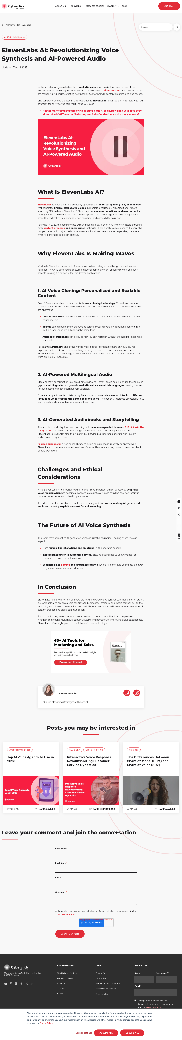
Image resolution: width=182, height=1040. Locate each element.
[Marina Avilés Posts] (136, 692)
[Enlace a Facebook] (21, 983)
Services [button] (76, 6)
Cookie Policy (46, 1023)
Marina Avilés (47, 809)
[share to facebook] (178, 508)
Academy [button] (112, 6)
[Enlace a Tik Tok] (31, 983)
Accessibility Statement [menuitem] (106, 989)
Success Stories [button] (95, 6)
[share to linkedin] (178, 501)
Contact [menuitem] (60, 994)
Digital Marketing (94, 750)
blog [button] (125, 6)
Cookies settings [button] (84, 1033)
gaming (65, 564)
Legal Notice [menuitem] (101, 978)
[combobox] (156, 27)
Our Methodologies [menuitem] (65, 978)
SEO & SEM (74, 750)
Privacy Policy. (66, 914)
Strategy (133, 750)
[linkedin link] (126, 692)
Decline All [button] (132, 1033)
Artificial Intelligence (14, 37)
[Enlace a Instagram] (11, 983)
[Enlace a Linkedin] (16, 983)
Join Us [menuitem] (60, 989)
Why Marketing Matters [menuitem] (67, 973)
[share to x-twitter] (178, 514)
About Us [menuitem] (61, 983)
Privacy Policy (153, 1007)
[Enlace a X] (26, 983)
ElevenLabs (45, 204)
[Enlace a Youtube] (5, 983)
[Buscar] (176, 27)
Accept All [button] (106, 1033)
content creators (54, 228)
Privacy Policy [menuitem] (102, 973)
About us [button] (60, 6)
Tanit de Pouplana (104, 809)
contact (169, 6)
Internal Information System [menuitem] (108, 983)
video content (112, 90)
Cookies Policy (102, 994)
